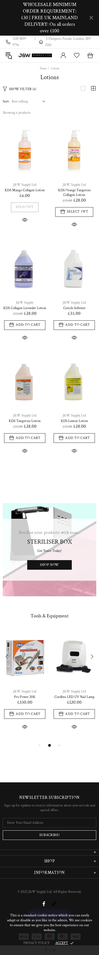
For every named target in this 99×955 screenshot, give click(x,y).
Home (43, 68)
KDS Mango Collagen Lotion (25, 190)
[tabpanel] (25, 685)
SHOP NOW (49, 565)
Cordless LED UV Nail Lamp (74, 697)
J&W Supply (25, 302)
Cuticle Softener (74, 308)
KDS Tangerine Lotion (25, 421)
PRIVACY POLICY (36, 943)
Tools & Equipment (50, 616)
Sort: (6, 101)
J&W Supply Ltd (35, 55)
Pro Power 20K (24, 697)
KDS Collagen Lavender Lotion (24, 308)
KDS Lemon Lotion (74, 421)
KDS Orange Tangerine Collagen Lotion (74, 192)
